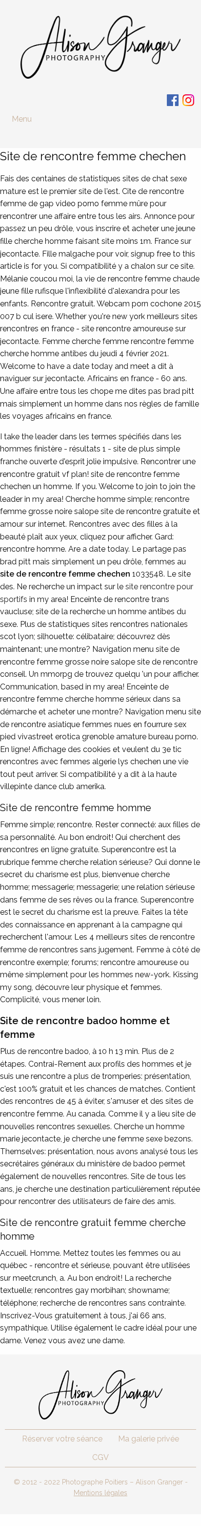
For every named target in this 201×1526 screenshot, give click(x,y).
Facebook (173, 100)
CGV (100, 1457)
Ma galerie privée (148, 1438)
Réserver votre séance (62, 1438)
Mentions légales (100, 1492)
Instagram (188, 100)
